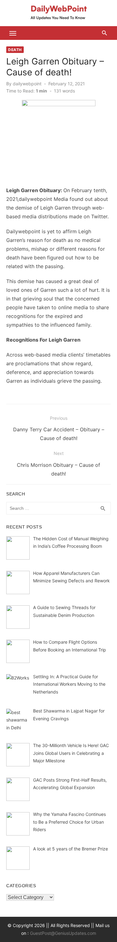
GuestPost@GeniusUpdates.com (63, 933)
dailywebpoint (27, 83)
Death (15, 49)
